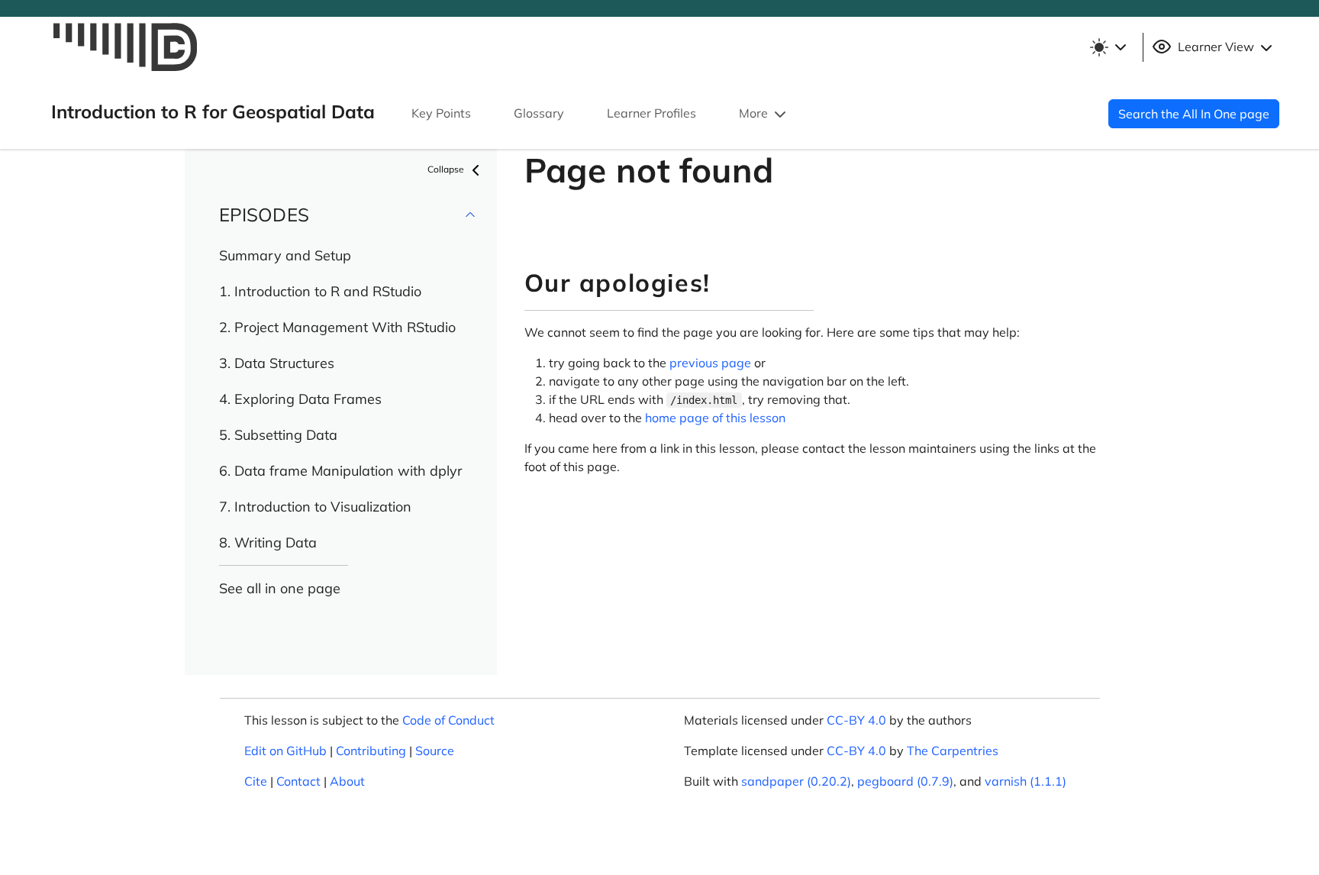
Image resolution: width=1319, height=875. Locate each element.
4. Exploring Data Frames (300, 399)
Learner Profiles (651, 113)
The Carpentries (952, 750)
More (755, 113)
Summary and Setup (285, 255)
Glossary (539, 113)
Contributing (371, 750)
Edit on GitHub (285, 750)
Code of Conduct (448, 720)
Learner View (1216, 46)
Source (434, 750)
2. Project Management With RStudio (337, 327)
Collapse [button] (446, 169)
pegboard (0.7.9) (905, 781)
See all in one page (279, 588)
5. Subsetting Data (278, 435)
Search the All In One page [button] (1193, 113)
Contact (298, 781)
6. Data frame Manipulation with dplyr (341, 470)
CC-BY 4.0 (856, 720)
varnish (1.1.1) (1025, 781)
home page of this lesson (715, 417)
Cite (255, 781)
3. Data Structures (276, 363)
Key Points (441, 113)
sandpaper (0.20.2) (796, 781)
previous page (710, 362)
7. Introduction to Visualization (315, 506)
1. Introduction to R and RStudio (320, 291)
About (347, 781)
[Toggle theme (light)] (1107, 47)
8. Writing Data (268, 542)
